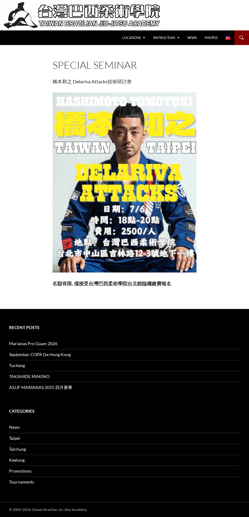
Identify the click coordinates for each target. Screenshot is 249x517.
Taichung (17, 449)
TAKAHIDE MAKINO (29, 376)
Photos (211, 38)
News (192, 38)
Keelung (17, 460)
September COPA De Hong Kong (40, 354)
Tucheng (17, 365)
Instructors (164, 38)
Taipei (14, 438)
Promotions (20, 471)
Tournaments (21, 481)
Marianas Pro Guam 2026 (33, 343)
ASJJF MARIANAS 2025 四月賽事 (40, 387)
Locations (131, 38)
